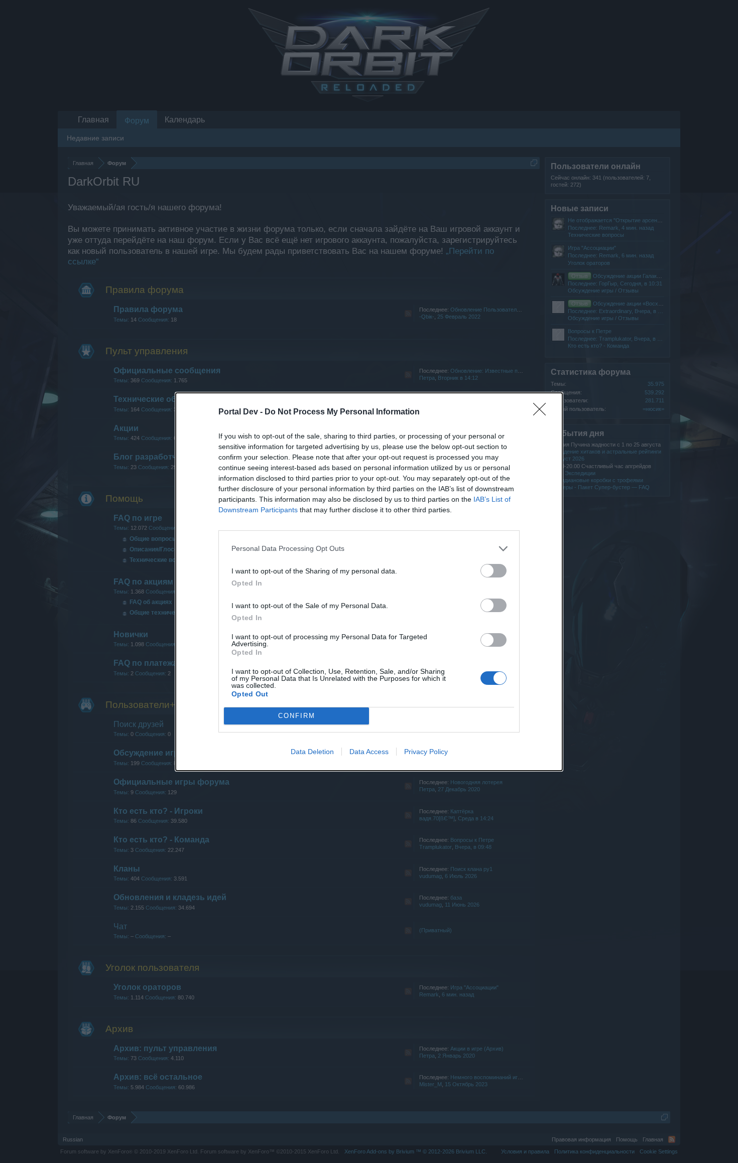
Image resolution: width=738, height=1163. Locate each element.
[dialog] (369, 582)
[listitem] (369, 548)
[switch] (493, 570)
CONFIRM (296, 715)
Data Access (369, 752)
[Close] (542, 412)
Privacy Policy (426, 752)
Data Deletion (312, 752)
